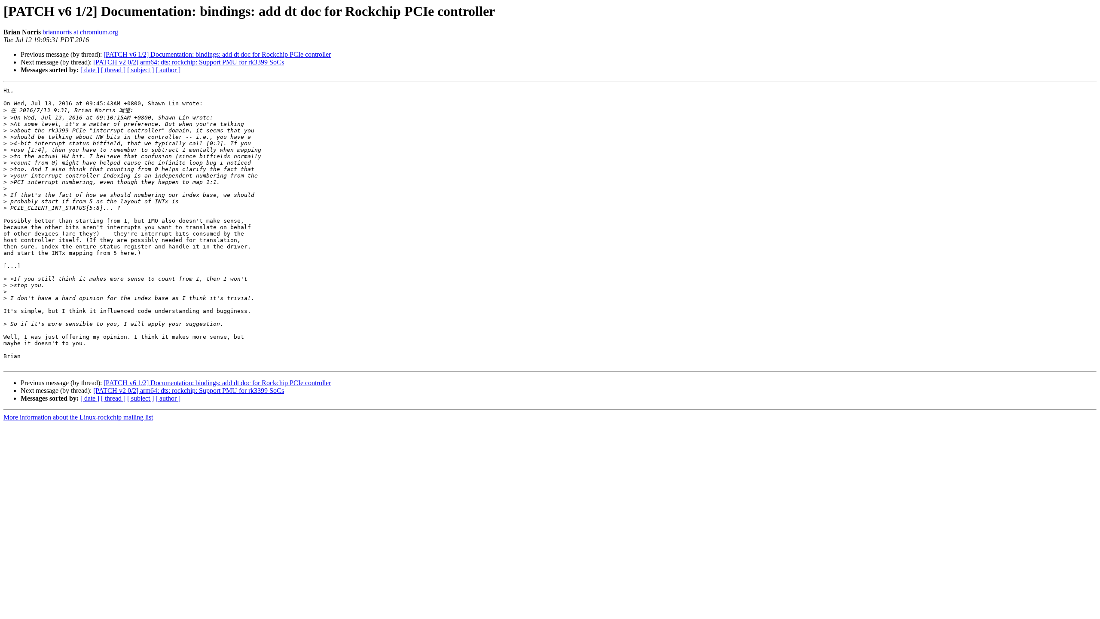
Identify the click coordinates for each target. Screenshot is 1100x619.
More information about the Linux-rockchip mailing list (78, 417)
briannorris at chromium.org (80, 32)
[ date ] (89, 70)
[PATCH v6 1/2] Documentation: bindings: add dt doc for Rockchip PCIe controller (217, 54)
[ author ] (168, 70)
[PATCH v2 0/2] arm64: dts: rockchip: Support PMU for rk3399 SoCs (188, 62)
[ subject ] (140, 70)
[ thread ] (113, 70)
